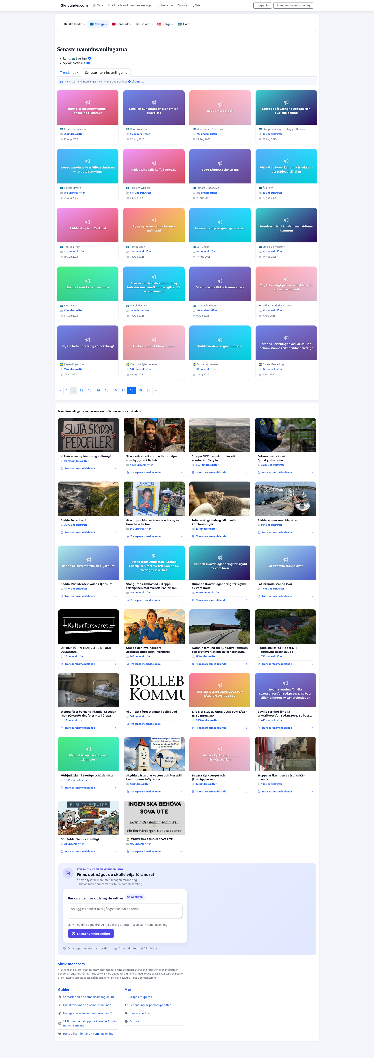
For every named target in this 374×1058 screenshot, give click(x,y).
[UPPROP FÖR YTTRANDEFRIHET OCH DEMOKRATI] (88, 638)
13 (90, 390)
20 (148, 390)
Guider (64, 989)
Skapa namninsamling (93, 933)
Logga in (263, 5)
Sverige (101, 24)
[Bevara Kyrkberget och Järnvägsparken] (219, 766)
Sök (197, 5)
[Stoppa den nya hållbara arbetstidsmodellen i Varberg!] (154, 638)
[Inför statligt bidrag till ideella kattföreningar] (219, 511)
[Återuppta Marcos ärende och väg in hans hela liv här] (154, 511)
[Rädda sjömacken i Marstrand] (285, 509)
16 (115, 390)
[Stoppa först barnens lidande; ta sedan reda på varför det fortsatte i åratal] (88, 702)
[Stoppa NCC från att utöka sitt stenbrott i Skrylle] (219, 447)
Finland (147, 24)
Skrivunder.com (74, 5)
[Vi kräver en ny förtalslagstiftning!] (88, 445)
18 (131, 390)
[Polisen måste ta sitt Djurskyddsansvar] (285, 447)
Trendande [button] (68, 72)
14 (98, 390)
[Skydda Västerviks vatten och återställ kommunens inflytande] (154, 766)
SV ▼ (100, 5)
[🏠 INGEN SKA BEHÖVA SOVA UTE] (154, 828)
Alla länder (76, 24)
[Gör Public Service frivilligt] (88, 828)
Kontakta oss (165, 5)
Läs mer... (137, 81)
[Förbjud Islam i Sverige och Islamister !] (88, 764)
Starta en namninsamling (293, 5)
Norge (167, 24)
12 (81, 390)
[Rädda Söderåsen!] (88, 509)
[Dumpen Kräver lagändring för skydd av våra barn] (219, 575)
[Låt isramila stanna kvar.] (285, 573)
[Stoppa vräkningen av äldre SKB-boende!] (285, 766)
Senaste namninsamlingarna (106, 72)
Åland (188, 24)
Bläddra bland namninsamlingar (130, 5)
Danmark (124, 24)
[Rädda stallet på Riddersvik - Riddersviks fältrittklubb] (285, 638)
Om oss (182, 5)
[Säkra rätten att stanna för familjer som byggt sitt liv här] (154, 447)
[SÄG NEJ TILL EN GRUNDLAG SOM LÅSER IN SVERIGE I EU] (219, 702)
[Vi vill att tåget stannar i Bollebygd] (154, 700)
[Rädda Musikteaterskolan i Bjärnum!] (88, 573)
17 (123, 390)
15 (106, 390)
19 (140, 390)
